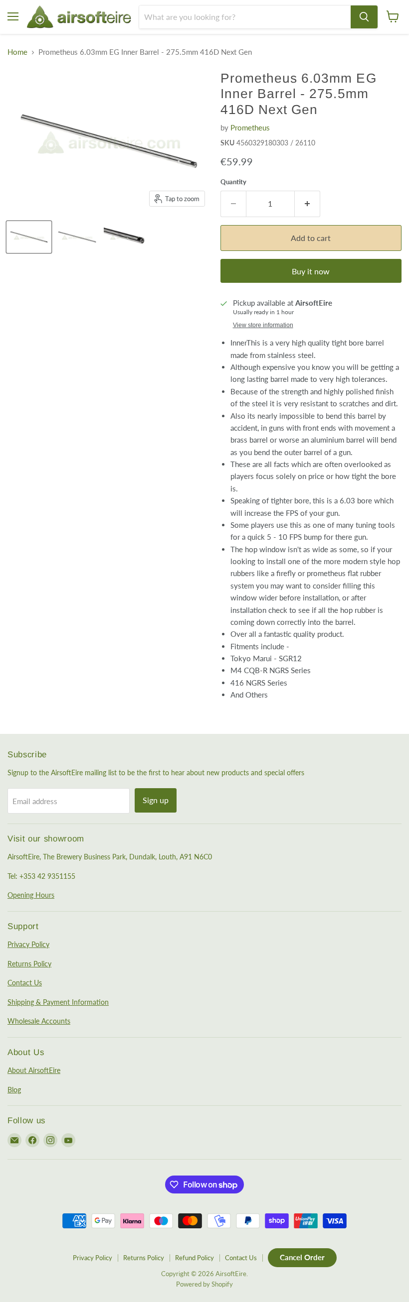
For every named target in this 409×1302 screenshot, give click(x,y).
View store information (263, 325)
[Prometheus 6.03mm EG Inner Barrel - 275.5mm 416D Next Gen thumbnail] (28, 237)
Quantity (233, 182)
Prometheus (250, 127)
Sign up (156, 800)
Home (17, 52)
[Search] (364, 16)
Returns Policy (29, 963)
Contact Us (24, 982)
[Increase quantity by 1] (307, 204)
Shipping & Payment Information (58, 1002)
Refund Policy (194, 1258)
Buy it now (311, 271)
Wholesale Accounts (38, 1021)
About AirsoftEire (33, 1070)
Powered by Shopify (204, 1284)
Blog (14, 1089)
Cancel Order (302, 1257)
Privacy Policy (28, 944)
